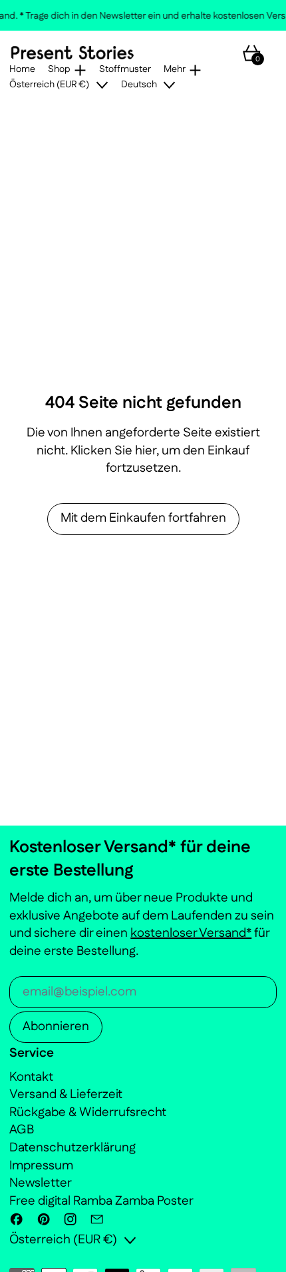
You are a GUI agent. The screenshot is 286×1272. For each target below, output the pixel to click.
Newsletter (40, 1183)
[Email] (97, 1219)
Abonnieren (56, 1026)
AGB (21, 1130)
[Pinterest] (44, 1219)
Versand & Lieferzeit (65, 1094)
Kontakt (31, 1077)
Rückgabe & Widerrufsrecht (87, 1112)
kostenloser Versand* (190, 933)
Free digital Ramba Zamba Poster (101, 1201)
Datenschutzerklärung (72, 1148)
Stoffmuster (125, 69)
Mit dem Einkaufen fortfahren (143, 518)
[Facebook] (16, 1219)
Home (22, 69)
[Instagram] (70, 1219)
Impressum (41, 1166)
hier (145, 451)
